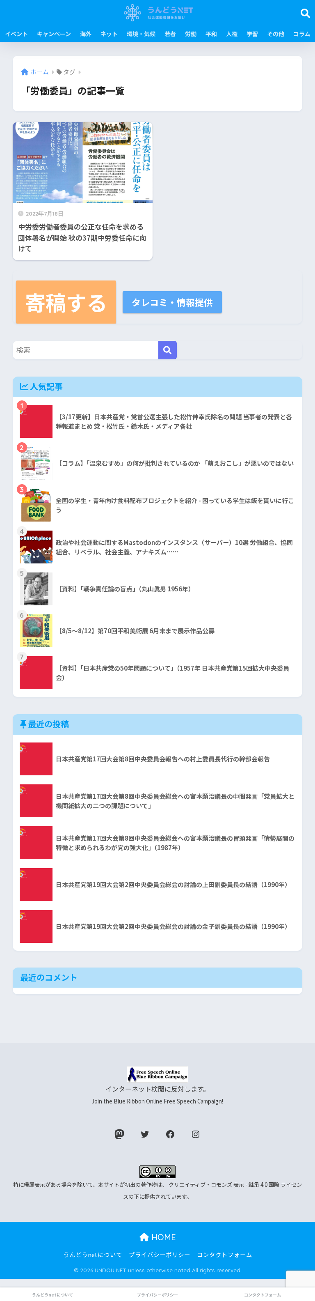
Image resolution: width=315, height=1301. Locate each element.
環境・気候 (141, 34)
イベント (16, 34)
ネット (109, 34)
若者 (170, 34)
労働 (190, 34)
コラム (301, 34)
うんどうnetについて (92, 1254)
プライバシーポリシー (159, 1254)
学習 (252, 34)
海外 (85, 34)
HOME (162, 1237)
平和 (211, 34)
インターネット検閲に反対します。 (157, 1094)
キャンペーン (54, 34)
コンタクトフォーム (224, 1254)
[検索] (167, 350)
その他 (275, 34)
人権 (231, 34)
